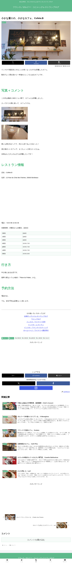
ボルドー (5, 338)
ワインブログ (36, 319)
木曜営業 (26, 338)
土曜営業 (40, 338)
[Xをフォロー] (18, 383)
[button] (59, 63)
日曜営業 (19, 338)
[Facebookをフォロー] (53, 383)
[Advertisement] (36, 497)
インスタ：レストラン (36, 325)
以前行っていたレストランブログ (36, 316)
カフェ (12, 338)
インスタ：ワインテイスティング (36, 327)
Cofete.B (47, 338)
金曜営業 (33, 338)
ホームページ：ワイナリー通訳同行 (36, 330)
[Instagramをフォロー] (36, 388)
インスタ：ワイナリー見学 (36, 322)
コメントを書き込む (36, 540)
